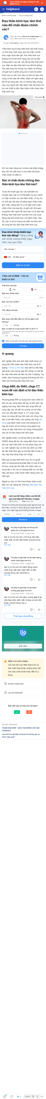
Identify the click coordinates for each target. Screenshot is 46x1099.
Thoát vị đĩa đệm (16, 367)
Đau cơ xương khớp (26, 15)
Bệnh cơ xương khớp (9, 15)
